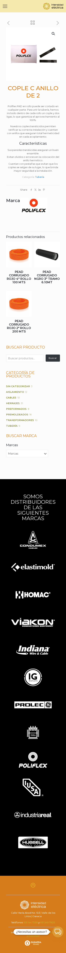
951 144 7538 (31, 922)
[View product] (27, 246)
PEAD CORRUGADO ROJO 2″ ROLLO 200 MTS (19, 326)
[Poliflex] (33, 211)
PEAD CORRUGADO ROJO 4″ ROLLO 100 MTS (19, 277)
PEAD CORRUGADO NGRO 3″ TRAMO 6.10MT (47, 277)
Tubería (39, 176)
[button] (53, 33)
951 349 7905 (47, 922)
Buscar (53, 358)
